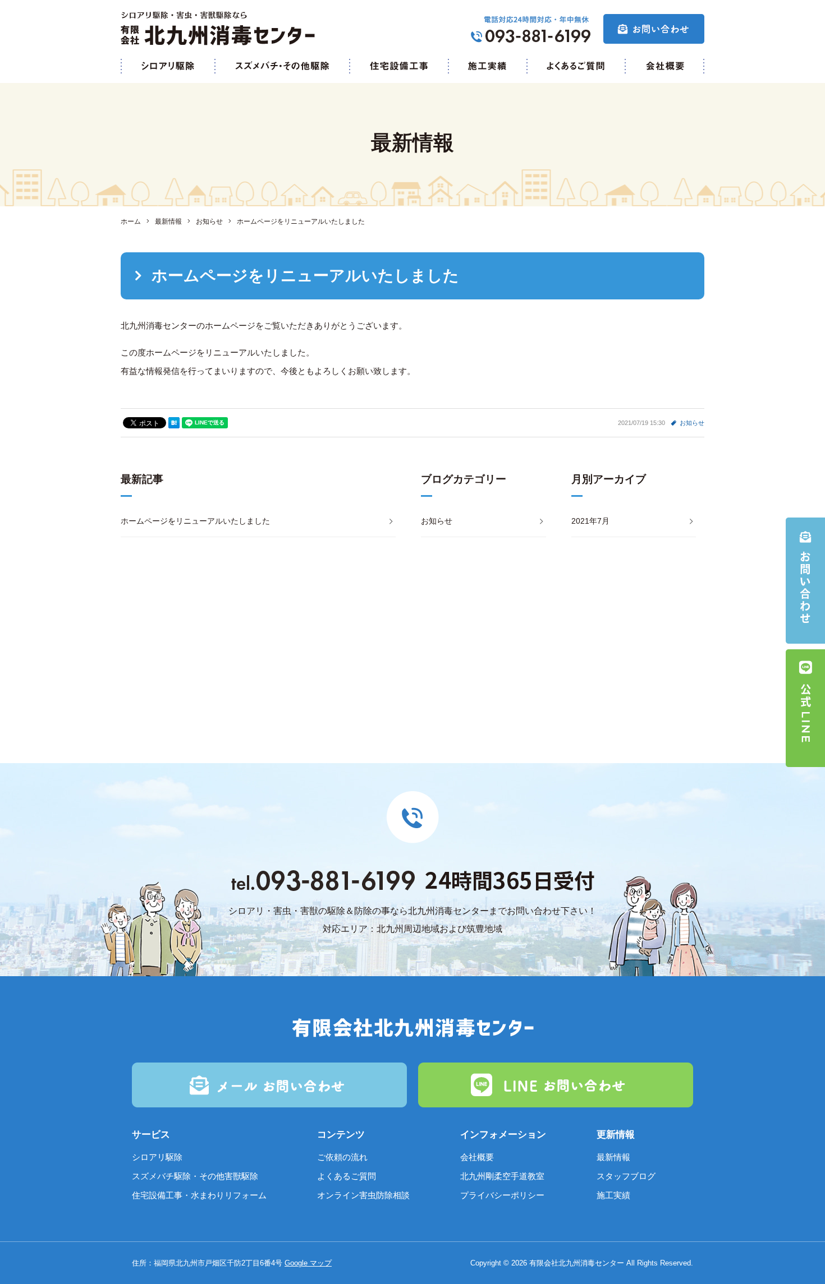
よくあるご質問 (346, 1176)
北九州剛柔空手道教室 (502, 1176)
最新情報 (613, 1157)
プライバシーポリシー (502, 1195)
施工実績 (613, 1195)
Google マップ (308, 1263)
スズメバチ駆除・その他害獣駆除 (195, 1176)
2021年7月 (590, 520)
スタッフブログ (626, 1176)
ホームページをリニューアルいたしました (195, 520)
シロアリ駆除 (157, 1157)
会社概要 (477, 1157)
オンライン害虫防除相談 (363, 1195)
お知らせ (692, 422)
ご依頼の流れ (342, 1157)
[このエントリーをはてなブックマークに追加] (174, 422)
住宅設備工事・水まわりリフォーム (199, 1195)
